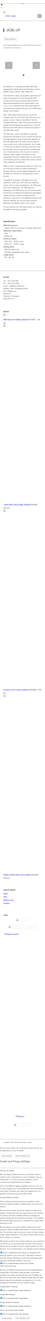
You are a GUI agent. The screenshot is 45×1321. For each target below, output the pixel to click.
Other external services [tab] (8, 1266)
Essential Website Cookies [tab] (9, 1197)
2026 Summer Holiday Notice (14, 319)
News (5, 893)
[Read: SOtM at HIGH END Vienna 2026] (5, 696)
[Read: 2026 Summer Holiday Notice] (5, 315)
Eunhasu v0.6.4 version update (15, 689)
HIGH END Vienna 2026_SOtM (16, 504)
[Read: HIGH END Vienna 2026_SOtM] (5, 326)
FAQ (5, 896)
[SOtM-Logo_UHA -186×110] (18, 16)
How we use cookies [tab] (7, 1170)
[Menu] (38, 16)
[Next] (36, 65)
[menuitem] (38, 16)
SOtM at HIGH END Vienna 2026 (16, 874)
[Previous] (8, 65)
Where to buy (8, 900)
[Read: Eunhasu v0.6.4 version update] (5, 511)
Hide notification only (22, 1156)
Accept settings (7, 1156)
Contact (6, 903)
